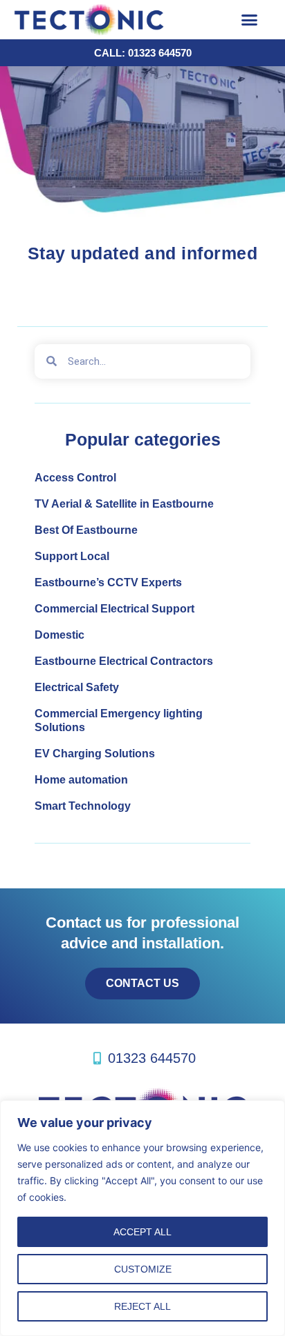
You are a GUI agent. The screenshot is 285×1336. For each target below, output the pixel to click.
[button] (250, 20)
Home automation (81, 780)
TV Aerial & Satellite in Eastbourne (124, 504)
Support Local (72, 556)
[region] (142, 1218)
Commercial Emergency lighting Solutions (119, 720)
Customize (143, 1269)
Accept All (142, 1231)
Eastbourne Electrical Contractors (124, 661)
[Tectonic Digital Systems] (114, 19)
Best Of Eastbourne (86, 530)
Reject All (142, 1306)
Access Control (75, 477)
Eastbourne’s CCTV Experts (108, 582)
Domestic (59, 635)
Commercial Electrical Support (114, 609)
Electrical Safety (77, 687)
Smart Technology (83, 806)
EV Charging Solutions (95, 753)
